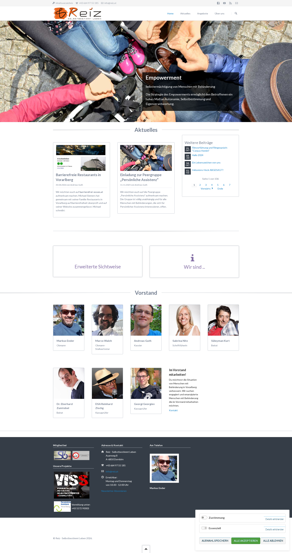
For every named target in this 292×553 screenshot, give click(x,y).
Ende (220, 188)
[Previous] (3, 71)
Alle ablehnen (273, 540)
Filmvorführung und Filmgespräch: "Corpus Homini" (210, 149)
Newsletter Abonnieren (114, 490)
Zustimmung (217, 517)
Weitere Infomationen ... (72, 109)
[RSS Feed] (230, 3)
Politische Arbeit (148, 111)
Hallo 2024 (197, 155)
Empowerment (139, 111)
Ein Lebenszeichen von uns (206, 162)
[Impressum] (237, 3)
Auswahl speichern (215, 540)
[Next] (288, 71)
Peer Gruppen (143, 111)
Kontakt (173, 410)
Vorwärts (206, 188)
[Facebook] (218, 3)
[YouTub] (224, 3)
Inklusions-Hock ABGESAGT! (208, 170)
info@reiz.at (112, 471)
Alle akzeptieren (246, 540)
